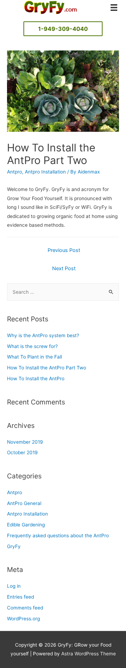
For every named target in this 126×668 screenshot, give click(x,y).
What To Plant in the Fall (34, 357)
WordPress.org (23, 618)
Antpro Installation (45, 172)
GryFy (14, 546)
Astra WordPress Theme (88, 653)
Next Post (64, 268)
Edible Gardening (26, 524)
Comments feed (25, 608)
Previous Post (64, 250)
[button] (63, 28)
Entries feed (20, 597)
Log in (14, 586)
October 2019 (22, 452)
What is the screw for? (32, 346)
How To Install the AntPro (35, 378)
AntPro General (24, 503)
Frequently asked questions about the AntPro (58, 535)
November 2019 (25, 442)
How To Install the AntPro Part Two (46, 367)
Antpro (14, 172)
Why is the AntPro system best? (43, 335)
